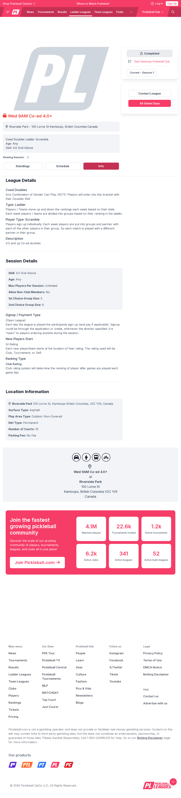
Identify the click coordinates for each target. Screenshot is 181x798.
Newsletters (84, 695)
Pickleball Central (54, 667)
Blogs (80, 702)
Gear (79, 667)
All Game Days (150, 103)
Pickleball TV (51, 660)
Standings (23, 166)
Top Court (49, 700)
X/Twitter (115, 667)
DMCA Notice (152, 667)
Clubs (119, 11)
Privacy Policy (153, 653)
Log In (159, 3)
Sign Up (172, 3)
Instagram (116, 653)
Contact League (149, 93)
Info (101, 166)
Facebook (116, 660)
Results (62, 11)
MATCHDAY (50, 692)
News (30, 11)
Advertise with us (155, 703)
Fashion (81, 681)
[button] (13, 12)
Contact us (151, 696)
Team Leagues (103, 11)
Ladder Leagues (80, 11)
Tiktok (113, 674)
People (80, 653)
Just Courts (50, 707)
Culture (81, 674)
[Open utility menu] (173, 781)
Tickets (13, 709)
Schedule (62, 166)
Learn (80, 660)
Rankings (14, 702)
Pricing (13, 716)
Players (13, 695)
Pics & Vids (83, 688)
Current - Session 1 (142, 72)
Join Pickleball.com (35, 562)
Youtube (115, 681)
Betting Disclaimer (156, 674)
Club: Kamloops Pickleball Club (152, 61)
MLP (45, 685)
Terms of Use (152, 660)
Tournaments (45, 11)
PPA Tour (48, 653)
